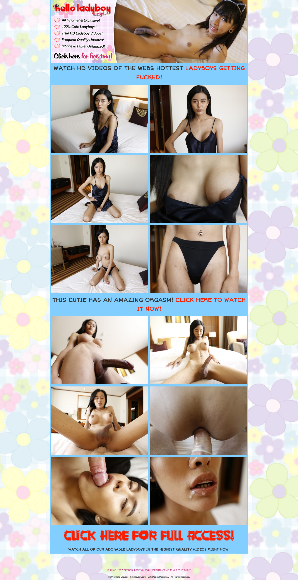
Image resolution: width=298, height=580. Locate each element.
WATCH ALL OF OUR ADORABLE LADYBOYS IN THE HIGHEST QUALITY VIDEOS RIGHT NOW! (149, 549)
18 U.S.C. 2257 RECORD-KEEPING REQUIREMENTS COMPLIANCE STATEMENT (149, 570)
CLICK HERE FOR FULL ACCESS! (149, 535)
